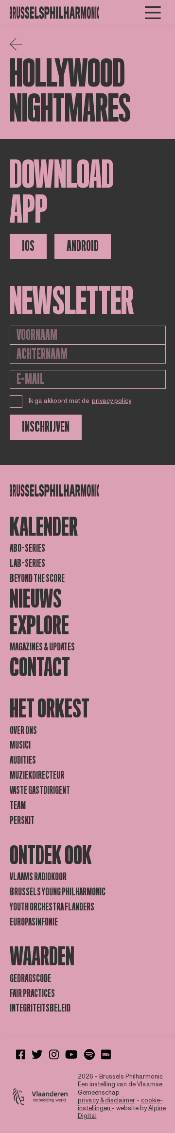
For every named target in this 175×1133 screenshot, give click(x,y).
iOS (28, 246)
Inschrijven (46, 427)
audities (23, 760)
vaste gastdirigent (40, 790)
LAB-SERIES (27, 563)
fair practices (32, 993)
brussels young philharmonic (57, 892)
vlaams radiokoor (38, 877)
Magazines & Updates (42, 647)
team (18, 805)
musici (20, 745)
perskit (22, 820)
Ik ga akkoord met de (80, 401)
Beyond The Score (37, 578)
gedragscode (30, 978)
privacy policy (111, 401)
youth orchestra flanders (52, 907)
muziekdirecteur (37, 775)
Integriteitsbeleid (40, 1008)
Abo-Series (27, 548)
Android (83, 246)
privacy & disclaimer (106, 1100)
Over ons (23, 730)
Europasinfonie (34, 922)
